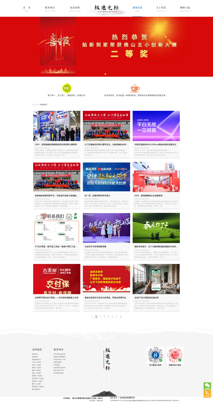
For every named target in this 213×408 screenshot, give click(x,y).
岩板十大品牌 (36, 365)
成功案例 (74, 9)
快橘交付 (35, 354)
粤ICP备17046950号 (172, 400)
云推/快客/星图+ (58, 373)
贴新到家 (35, 357)
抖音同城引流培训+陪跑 (60, 367)
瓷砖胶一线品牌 (37, 376)
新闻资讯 (137, 9)
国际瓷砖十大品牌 (38, 378)
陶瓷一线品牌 (36, 370)
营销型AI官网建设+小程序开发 (60, 357)
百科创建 (56, 365)
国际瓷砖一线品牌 (38, 386)
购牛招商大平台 (58, 370)
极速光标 (35, 105)
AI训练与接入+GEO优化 (60, 359)
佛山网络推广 (36, 389)
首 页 (26, 9)
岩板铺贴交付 (36, 359)
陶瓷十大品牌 (36, 367)
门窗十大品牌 (36, 362)
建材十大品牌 (36, 384)
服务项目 (49, 9)
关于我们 (161, 9)
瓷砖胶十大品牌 (37, 381)
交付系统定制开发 (59, 354)
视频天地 (185, 9)
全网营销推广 (57, 362)
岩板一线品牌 (36, 373)
